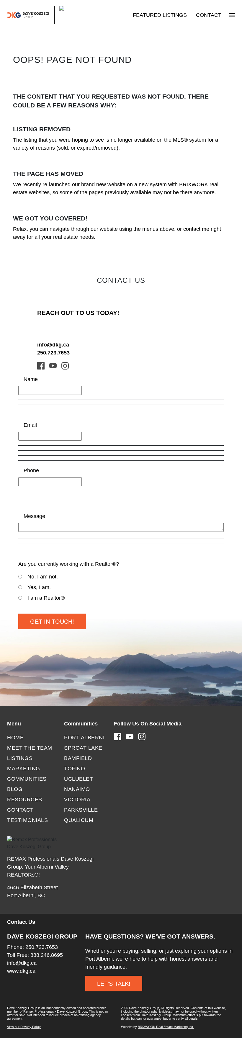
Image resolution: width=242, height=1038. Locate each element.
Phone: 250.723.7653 (32, 947)
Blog (14, 789)
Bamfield (78, 758)
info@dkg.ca (53, 345)
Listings (19, 758)
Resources (24, 799)
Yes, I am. (39, 587)
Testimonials (27, 820)
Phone (31, 470)
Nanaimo (77, 789)
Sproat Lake (83, 748)
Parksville (81, 810)
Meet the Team (29, 748)
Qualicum (78, 820)
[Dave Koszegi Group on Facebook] (41, 365)
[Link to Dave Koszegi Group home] (41, 15)
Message (34, 516)
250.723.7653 (53, 353)
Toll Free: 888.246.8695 (35, 955)
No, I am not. (42, 577)
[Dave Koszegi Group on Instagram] (65, 365)
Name (31, 379)
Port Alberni (84, 738)
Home (15, 738)
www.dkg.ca (21, 971)
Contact (208, 15)
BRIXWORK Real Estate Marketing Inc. (166, 1027)
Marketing (23, 768)
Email (30, 425)
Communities (27, 779)
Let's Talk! (113, 983)
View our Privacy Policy (24, 1027)
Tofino (74, 768)
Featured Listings (160, 15)
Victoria (77, 799)
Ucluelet (78, 779)
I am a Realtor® (46, 598)
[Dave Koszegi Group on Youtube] (53, 365)
